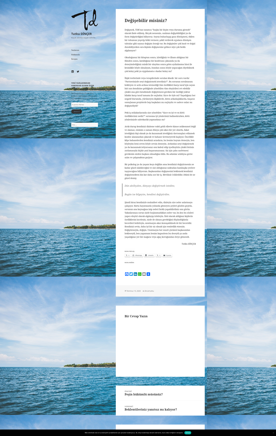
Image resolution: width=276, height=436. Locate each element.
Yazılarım (75, 50)
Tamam (187, 433)
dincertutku (149, 291)
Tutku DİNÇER (81, 34)
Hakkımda (75, 54)
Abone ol (77, 111)
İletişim (74, 59)
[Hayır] (273, 433)
